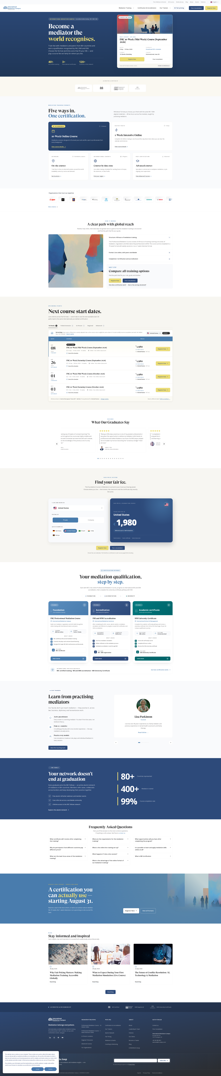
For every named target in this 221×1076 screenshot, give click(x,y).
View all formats (148, 911)
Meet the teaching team (58, 748)
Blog (187, 2)
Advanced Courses (86, 1044)
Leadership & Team (134, 1029)
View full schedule (72, 353)
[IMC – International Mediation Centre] (83, 88)
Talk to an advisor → (165, 399)
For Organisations (86, 1047)
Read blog (53, 982)
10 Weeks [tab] (53, 325)
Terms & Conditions (157, 1073)
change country (105, 399)
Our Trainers (164, 8)
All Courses (171, 2)
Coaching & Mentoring (111, 1044)
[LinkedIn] (50, 1037)
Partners (203, 2)
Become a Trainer (134, 1040)
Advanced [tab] (100, 325)
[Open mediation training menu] (133, 8)
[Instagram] (54, 1037)
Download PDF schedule (153, 49)
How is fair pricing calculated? (137, 285)
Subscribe (163, 1060)
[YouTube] (62, 1037)
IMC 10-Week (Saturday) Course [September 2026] (86, 360)
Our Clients (132, 1036)
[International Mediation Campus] (12, 8)
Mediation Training (125, 8)
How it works (70, 334)
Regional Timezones (87, 1040)
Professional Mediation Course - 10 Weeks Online (91, 1026)
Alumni (197, 2)
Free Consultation (196, 8)
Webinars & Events (110, 1040)
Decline (50, 1069)
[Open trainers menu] (170, 8)
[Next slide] (164, 444)
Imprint (139, 1073)
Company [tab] (91, 520)
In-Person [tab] (80, 325)
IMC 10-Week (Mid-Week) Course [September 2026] (86, 348)
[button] (139, 742)
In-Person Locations (87, 1036)
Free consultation (117, 548)
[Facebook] (58, 1037)
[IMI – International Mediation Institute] (101, 88)
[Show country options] (102, 508)
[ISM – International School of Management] (137, 88)
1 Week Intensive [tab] (66, 325)
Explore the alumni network (57, 810)
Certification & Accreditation (147, 8)
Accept (37, 1069)
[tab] (98, 458)
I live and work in (58, 502)
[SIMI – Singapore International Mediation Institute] (119, 88)
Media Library (180, 2)
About (191, 2)
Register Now (211, 8)
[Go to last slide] (57, 444)
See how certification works (159, 670)
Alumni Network (109, 1033)
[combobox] (79, 508)
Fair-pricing (180, 8)
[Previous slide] (116, 742)
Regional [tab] (90, 325)
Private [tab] (65, 520)
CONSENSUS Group (134, 1048)
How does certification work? (117, 285)
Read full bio (143, 732)
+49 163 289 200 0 (156, 1040)
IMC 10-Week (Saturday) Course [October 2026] (85, 387)
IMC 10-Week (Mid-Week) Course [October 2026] (85, 374)
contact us (122, 833)
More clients (52, 207)
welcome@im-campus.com (159, 1042)
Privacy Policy (51, 1060)
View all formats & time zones (128, 65)
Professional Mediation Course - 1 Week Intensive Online (91, 1031)
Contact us (155, 1025)
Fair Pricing (108, 1036)
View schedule (163, 65)
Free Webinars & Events (159, 2)
